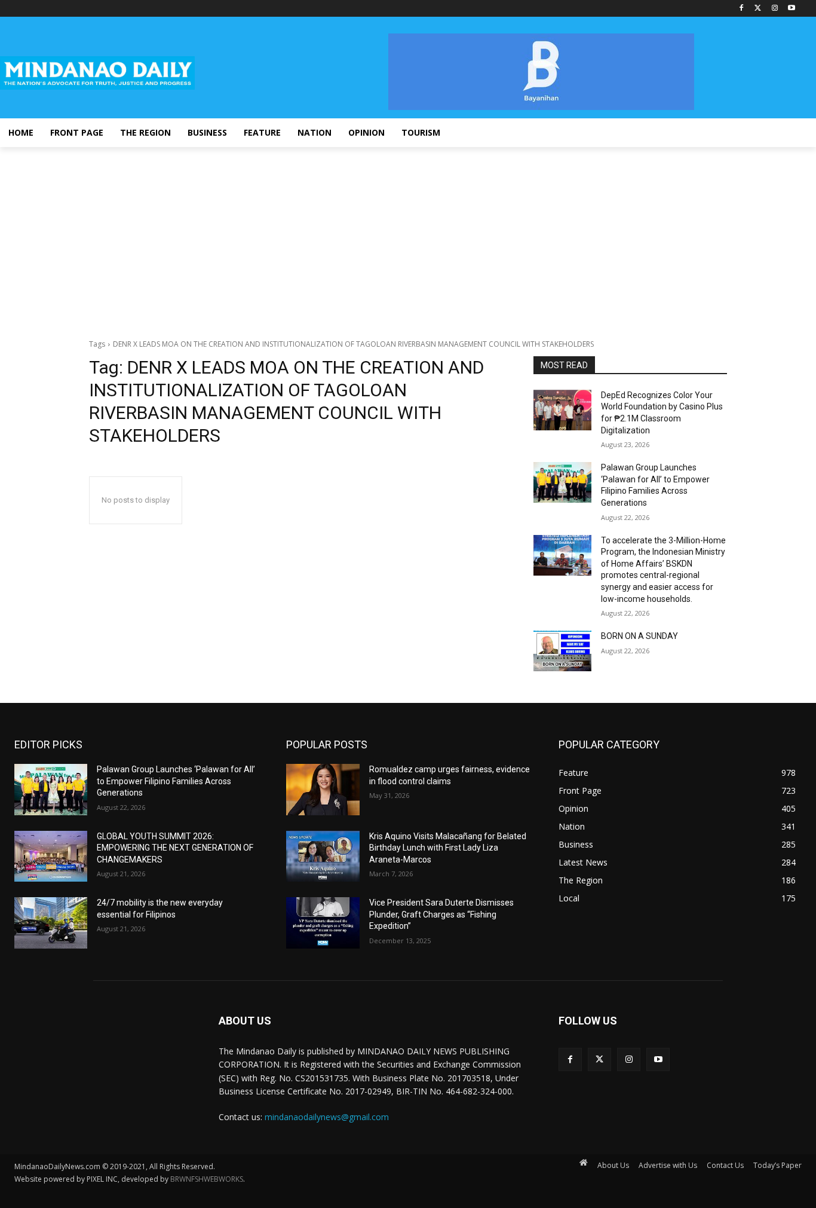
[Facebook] (741, 9)
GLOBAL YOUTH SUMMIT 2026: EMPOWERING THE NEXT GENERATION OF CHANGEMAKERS (175, 847)
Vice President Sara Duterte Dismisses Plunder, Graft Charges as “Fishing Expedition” (441, 914)
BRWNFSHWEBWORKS (206, 1179)
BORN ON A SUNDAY (639, 636)
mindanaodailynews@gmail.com (327, 1117)
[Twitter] (758, 9)
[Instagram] (774, 9)
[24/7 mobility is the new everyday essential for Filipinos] (50, 923)
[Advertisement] (408, 236)
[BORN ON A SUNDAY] (562, 651)
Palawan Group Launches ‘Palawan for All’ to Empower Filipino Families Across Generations (176, 780)
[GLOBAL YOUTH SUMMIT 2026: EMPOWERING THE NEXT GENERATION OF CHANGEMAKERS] (50, 856)
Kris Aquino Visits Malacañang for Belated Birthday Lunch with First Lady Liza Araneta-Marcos (447, 847)
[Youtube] (791, 9)
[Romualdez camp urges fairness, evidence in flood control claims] (322, 789)
